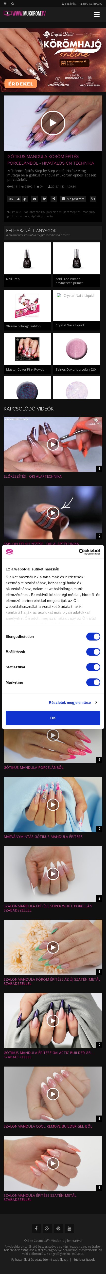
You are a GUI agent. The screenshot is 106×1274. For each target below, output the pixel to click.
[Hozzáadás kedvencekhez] (44, 199)
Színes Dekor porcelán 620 (76, 369)
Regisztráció (92, 3)
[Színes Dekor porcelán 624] (27, 392)
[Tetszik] (18, 199)
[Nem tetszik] (25, 199)
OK (53, 718)
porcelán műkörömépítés (63, 212)
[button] (53, 123)
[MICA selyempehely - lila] (76, 392)
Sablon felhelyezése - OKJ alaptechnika (41, 543)
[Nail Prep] (27, 258)
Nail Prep (13, 279)
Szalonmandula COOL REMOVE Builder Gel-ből (48, 1126)
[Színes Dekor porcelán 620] (76, 349)
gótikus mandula (18, 216)
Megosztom (75, 199)
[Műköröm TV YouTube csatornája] (69, 1228)
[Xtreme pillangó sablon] (27, 306)
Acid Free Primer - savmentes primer (69, 281)
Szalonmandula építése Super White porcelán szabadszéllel (48, 908)
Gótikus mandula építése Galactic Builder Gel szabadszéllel (48, 1054)
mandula (88, 212)
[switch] (93, 652)
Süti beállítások (84, 1260)
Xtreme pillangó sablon (23, 326)
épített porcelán (42, 216)
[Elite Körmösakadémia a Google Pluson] (47, 1228)
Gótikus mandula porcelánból (34, 767)
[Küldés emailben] (34, 199)
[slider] (57, 144)
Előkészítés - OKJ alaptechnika (33, 476)
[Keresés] (12, 3)
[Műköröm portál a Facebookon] (36, 1228)
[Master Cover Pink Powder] (27, 349)
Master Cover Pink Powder (26, 369)
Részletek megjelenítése (70, 702)
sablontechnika (34, 212)
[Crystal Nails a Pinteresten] (58, 1228)
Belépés (70, 3)
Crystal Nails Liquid (70, 325)
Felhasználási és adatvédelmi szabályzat (39, 1260)
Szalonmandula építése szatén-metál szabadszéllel (40, 1197)
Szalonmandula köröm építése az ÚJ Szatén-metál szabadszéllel (52, 981)
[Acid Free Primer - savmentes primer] (76, 258)
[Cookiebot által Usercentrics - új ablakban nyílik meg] (78, 552)
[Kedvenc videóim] (7, 3)
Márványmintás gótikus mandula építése (43, 836)
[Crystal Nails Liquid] (76, 305)
